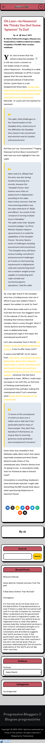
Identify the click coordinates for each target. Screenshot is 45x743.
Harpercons (35, 39)
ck (17, 35)
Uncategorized (9, 691)
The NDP (18, 45)
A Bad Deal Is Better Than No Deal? (18, 592)
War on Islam (28, 45)
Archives (7, 667)
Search (22, 548)
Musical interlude (10, 577)
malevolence (10, 42)
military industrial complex (29, 42)
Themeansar (27, 736)
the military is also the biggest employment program (22, 345)
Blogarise (15, 736)
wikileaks (9, 48)
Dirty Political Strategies (18, 39)
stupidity (9, 45)
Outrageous (8, 598)
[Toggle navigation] (3, 6)
